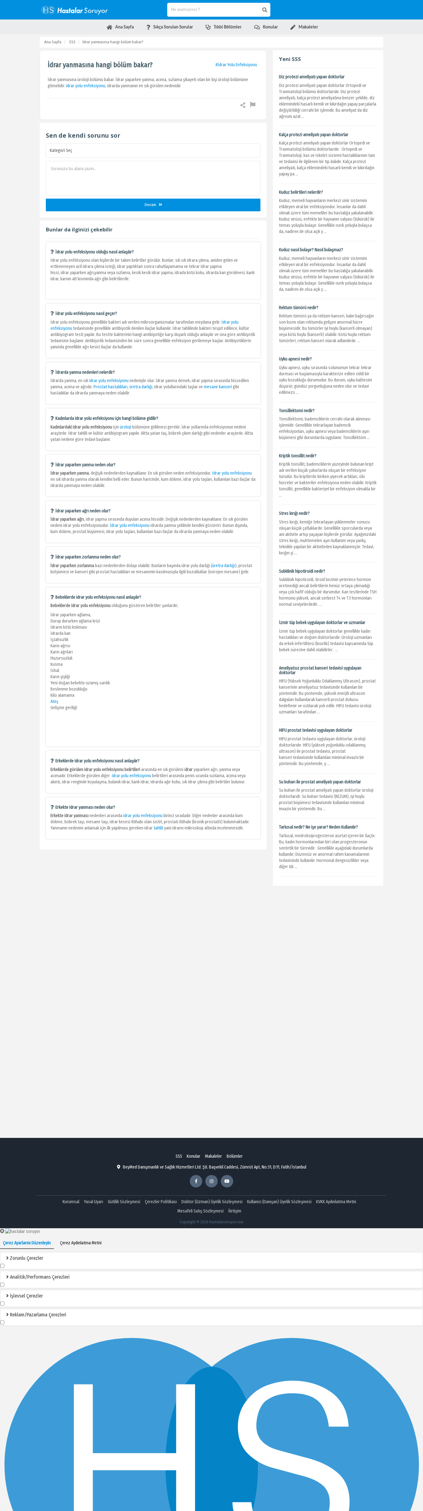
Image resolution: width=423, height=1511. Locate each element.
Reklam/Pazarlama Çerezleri (37, 1315)
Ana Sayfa (52, 42)
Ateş (54, 701)
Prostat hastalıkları (111, 387)
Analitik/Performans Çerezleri (39, 1277)
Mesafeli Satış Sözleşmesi (200, 1211)
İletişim (234, 1211)
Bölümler (235, 1156)
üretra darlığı (140, 387)
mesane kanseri (218, 387)
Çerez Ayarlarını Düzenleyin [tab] (27, 1243)
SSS (72, 42)
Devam (151, 204)
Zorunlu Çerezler (26, 1258)
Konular (193, 1156)
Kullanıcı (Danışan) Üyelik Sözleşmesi (279, 1201)
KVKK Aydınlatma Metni (336, 1201)
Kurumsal (71, 1201)
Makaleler (213, 1156)
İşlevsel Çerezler (26, 1296)
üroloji (126, 427)
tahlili (158, 828)
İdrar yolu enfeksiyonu (232, 473)
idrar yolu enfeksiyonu (85, 85)
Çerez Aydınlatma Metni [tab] (81, 1243)
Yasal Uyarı (93, 1201)
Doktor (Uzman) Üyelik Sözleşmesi (211, 1201)
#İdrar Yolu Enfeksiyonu (236, 64)
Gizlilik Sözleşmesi (124, 1201)
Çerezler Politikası (161, 1201)
